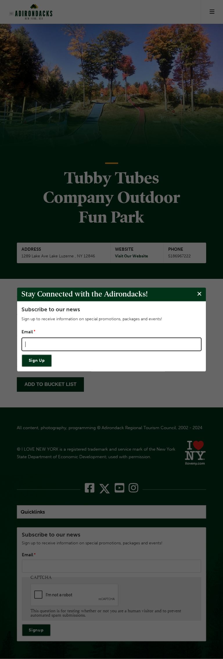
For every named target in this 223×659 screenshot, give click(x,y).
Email (27, 332)
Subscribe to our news (50, 309)
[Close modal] (199, 294)
